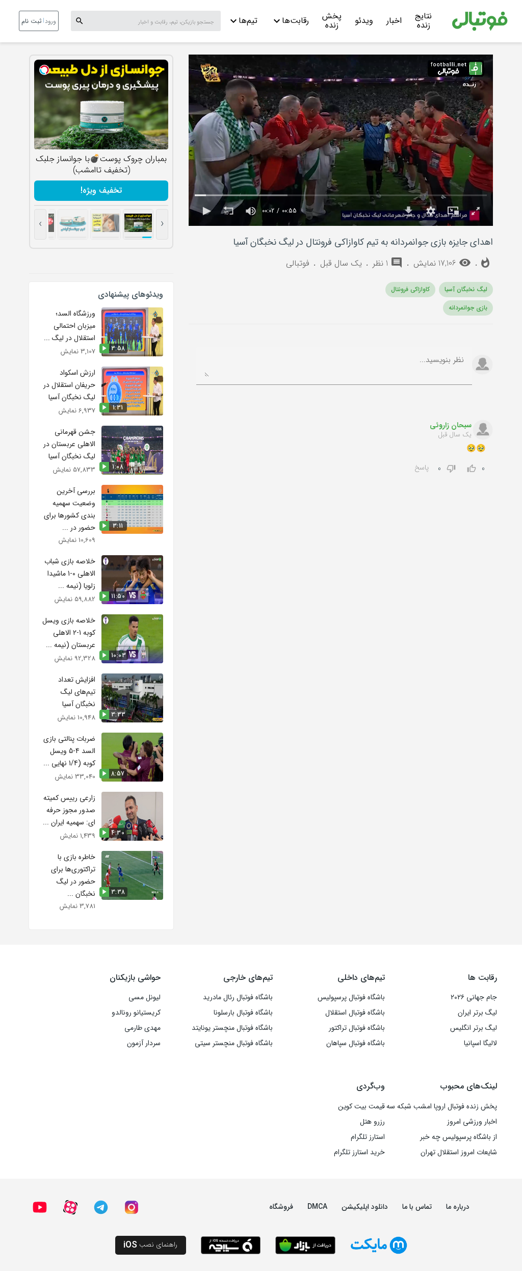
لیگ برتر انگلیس (473, 1027)
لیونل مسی (144, 997)
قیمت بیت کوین (361, 1106)
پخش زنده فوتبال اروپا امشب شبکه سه (441, 1106)
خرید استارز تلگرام (359, 1152)
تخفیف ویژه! (101, 190)
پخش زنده (332, 22)
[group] (251, 211)
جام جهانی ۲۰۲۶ (474, 997)
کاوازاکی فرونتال (410, 289)
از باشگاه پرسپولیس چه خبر (458, 1137)
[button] (206, 211)
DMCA (317, 1206)
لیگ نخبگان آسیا (466, 289)
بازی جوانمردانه (468, 308)
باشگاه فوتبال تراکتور (357, 1027)
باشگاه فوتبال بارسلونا (243, 1012)
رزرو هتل (372, 1121)
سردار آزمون (144, 1043)
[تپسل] (44, 70)
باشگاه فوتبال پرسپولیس (351, 997)
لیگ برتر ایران (477, 1012)
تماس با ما (417, 1206)
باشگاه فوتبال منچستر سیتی (234, 1043)
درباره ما (457, 1206)
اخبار (394, 20)
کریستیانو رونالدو (136, 1012)
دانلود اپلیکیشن (365, 1206)
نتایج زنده (423, 22)
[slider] (341, 195)
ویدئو (364, 20)
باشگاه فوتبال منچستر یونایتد (232, 1027)
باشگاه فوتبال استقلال (355, 1012)
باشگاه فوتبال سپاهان (355, 1043)
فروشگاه (281, 1206)
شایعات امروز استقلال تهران (459, 1152)
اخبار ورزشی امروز (472, 1121)
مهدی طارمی (142, 1027)
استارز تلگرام (368, 1137)
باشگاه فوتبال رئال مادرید (238, 997)
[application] (341, 140)
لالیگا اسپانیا (480, 1043)
